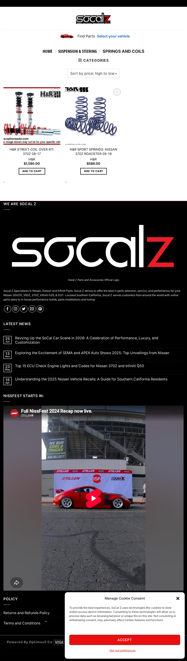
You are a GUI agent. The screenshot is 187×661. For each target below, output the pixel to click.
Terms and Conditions (21, 623)
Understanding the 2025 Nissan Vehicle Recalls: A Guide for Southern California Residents (91, 379)
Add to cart (32, 171)
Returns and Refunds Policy (26, 613)
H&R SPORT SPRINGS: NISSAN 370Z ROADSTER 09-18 (93, 151)
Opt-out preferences (122, 650)
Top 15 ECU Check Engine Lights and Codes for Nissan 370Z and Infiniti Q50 (79, 366)
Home (47, 51)
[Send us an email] (32, 309)
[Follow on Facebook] (7, 309)
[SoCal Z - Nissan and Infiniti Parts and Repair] (93, 18)
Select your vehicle (113, 36)
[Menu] (6, 18)
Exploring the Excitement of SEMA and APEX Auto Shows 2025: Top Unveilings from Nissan (92, 353)
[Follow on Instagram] (15, 309)
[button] (178, 598)
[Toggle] (46, 621)
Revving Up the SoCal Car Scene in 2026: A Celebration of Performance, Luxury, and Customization (86, 340)
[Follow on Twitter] (24, 309)
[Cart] (181, 18)
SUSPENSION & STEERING (77, 51)
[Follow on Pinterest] (40, 309)
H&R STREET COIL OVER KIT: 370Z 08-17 (32, 151)
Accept (124, 640)
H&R (32, 159)
